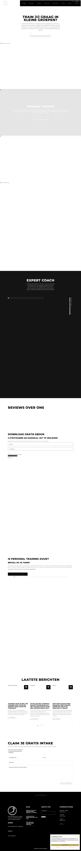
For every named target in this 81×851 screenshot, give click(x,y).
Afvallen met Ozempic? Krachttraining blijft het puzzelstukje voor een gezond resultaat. (40, 706)
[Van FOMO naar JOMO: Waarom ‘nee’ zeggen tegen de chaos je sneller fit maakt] (63, 693)
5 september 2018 (30, 825)
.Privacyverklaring (11, 835)
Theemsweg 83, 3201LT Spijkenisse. (15, 749)
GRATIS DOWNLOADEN (12, 455)
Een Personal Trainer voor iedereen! (30, 823)
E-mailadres (44, 810)
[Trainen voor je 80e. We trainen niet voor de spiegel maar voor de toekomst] (18, 693)
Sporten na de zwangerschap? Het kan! (32, 817)
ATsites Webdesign (42, 848)
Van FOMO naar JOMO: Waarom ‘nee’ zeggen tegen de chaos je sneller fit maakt (62, 706)
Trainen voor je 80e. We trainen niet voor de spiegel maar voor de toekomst (18, 706)
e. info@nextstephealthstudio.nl (15, 751)
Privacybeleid (76, 835)
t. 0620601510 (11, 752)
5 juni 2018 (28, 819)
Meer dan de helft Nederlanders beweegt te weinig (31, 811)
